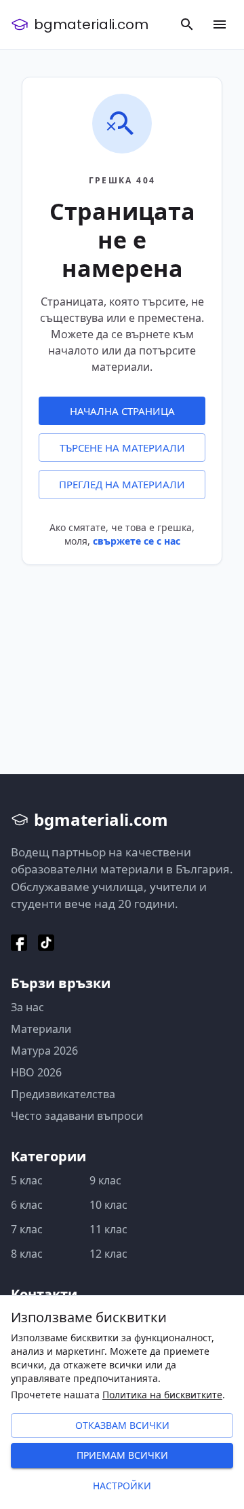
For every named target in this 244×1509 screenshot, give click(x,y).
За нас (27, 1007)
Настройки (122, 1485)
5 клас (27, 1180)
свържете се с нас (136, 540)
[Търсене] (187, 24)
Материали (41, 1028)
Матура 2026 (44, 1050)
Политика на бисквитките (162, 1394)
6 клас (27, 1204)
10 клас (108, 1204)
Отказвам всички (122, 1425)
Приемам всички (122, 1455)
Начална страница (122, 411)
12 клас (108, 1253)
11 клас (108, 1229)
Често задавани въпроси (77, 1115)
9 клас (105, 1180)
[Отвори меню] (219, 24)
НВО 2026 (36, 1072)
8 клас (27, 1253)
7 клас (27, 1229)
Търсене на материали (122, 447)
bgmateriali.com (91, 24)
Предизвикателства (63, 1094)
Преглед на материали (122, 484)
